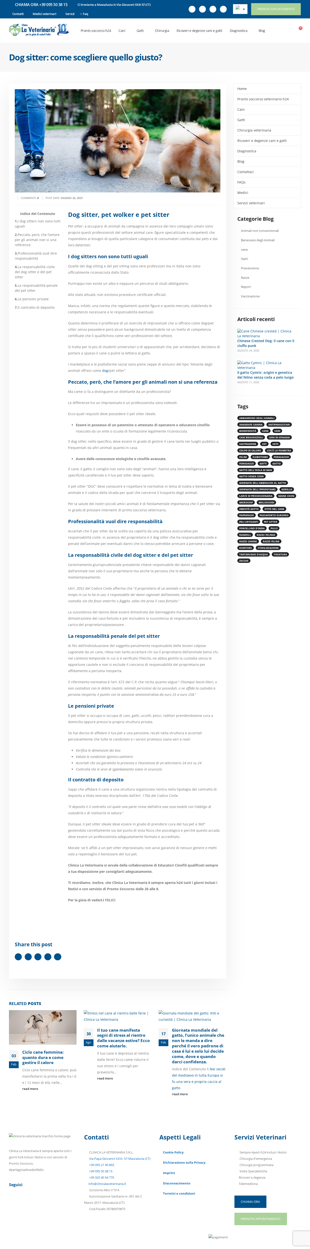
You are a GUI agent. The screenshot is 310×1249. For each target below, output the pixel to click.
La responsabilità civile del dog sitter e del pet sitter (35, 271)
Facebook (18, 956)
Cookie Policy (173, 1152)
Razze (245, 278)
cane (244, 250)
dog (105, 370)
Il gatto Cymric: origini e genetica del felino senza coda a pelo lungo (265, 375)
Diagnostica (239, 30)
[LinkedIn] (223, 9)
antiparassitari (279, 424)
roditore (245, 548)
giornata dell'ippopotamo (257, 489)
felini (243, 457)
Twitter (28, 956)
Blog (262, 30)
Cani (121, 30)
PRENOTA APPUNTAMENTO (275, 9)
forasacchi (281, 457)
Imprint (169, 1173)
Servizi (70, 14)
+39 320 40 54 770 (101, 1178)
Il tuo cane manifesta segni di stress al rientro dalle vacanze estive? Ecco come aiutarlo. (123, 1038)
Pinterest (37, 956)
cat (264, 444)
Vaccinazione (250, 296)
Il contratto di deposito (34, 307)
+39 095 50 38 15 (100, 1171)
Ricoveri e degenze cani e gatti (199, 30)
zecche (243, 560)
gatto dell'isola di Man (255, 470)
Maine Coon (286, 496)
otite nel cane (274, 509)
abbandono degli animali (256, 418)
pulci (274, 528)
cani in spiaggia (279, 437)
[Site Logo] (39, 30)
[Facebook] (192, 9)
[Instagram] (212, 9)
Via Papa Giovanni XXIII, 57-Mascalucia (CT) (119, 1159)
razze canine (248, 541)
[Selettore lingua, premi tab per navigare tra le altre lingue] (240, 9)
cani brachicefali (251, 437)
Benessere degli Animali (258, 240)
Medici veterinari (44, 14)
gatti (263, 463)
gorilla (286, 489)
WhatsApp (57, 956)
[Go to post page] (43, 1027)
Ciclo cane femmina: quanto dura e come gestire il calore (43, 1057)
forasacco (246, 463)
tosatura (280, 554)
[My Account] (287, 30)
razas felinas (266, 534)
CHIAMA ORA (250, 1201)
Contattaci (245, 171)
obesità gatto (249, 509)
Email (47, 956)
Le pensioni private (32, 299)
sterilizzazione (268, 548)
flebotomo (260, 457)
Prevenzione (250, 268)
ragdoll (245, 534)
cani (277, 431)
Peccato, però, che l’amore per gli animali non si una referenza (37, 239)
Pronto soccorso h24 (96, 30)
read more (30, 1089)
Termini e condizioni (179, 1193)
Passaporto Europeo (274, 515)
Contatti (18, 14)
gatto (276, 463)
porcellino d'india (252, 528)
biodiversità (247, 431)
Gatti (140, 30)
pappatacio (246, 515)
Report (246, 287)
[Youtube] (202, 9)
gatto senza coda (251, 476)
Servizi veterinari (251, 203)
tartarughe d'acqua (253, 554)
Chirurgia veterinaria (254, 130)
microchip (246, 502)
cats (275, 444)
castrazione (247, 444)
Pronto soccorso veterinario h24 (263, 99)
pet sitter (270, 521)
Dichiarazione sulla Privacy (184, 1163)
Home (242, 88)
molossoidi (266, 502)
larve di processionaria (255, 496)
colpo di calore (250, 450)
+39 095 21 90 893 (101, 1165)
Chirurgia (162, 30)
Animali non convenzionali (260, 231)
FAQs (241, 182)
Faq (85, 14)
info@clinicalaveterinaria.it (107, 1184)
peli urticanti (248, 521)
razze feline (271, 541)
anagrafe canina (251, 424)
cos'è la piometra (279, 450)
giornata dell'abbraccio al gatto (262, 483)
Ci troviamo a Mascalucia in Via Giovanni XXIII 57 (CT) (114, 4)
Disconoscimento (176, 1183)
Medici (242, 192)
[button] (276, 30)
